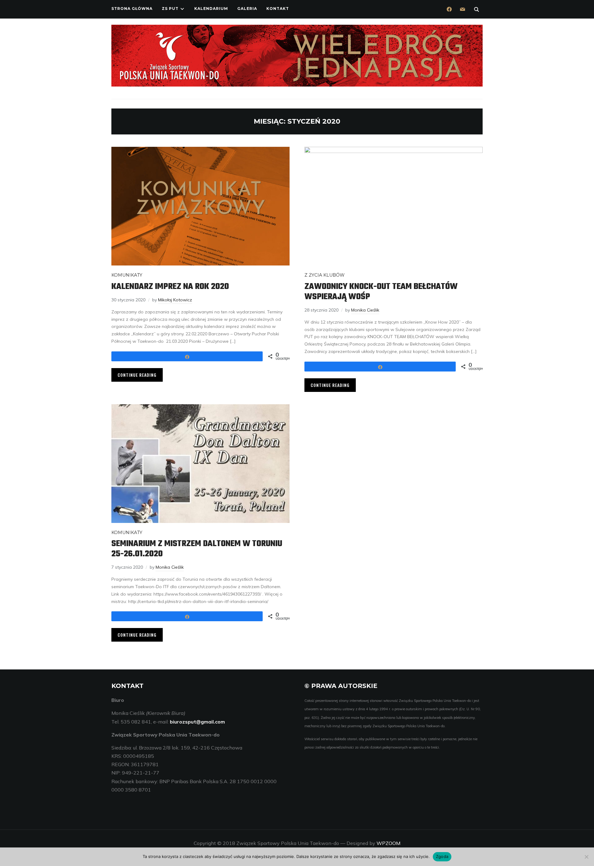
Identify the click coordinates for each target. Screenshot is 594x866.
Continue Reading (137, 374)
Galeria (247, 8)
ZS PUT (170, 8)
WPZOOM (388, 843)
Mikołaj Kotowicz (175, 300)
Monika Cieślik (365, 310)
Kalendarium (211, 8)
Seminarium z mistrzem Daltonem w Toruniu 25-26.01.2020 (196, 549)
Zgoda (442, 856)
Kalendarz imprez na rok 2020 (170, 286)
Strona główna (132, 8)
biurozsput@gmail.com (197, 722)
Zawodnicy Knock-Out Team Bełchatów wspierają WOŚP (381, 292)
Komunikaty (126, 275)
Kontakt (277, 8)
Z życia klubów (324, 275)
